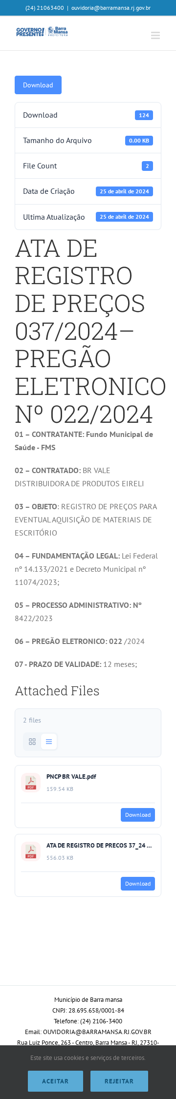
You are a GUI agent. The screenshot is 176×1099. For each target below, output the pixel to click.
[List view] (49, 741)
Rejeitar (119, 1081)
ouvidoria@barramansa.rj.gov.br (111, 7)
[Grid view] (32, 741)
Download (38, 85)
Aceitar (55, 1081)
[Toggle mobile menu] (156, 35)
